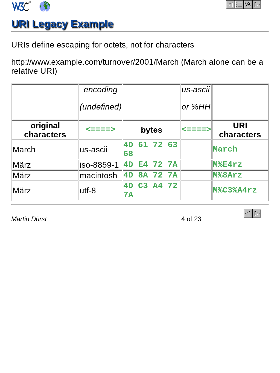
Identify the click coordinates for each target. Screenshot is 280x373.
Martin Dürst (29, 219)
